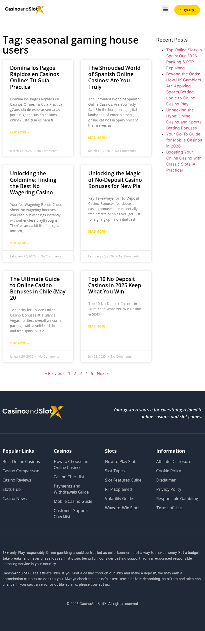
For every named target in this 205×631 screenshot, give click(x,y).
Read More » (19, 132)
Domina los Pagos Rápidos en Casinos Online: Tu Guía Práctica (34, 77)
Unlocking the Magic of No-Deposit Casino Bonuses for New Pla (115, 179)
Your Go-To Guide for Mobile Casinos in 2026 (184, 139)
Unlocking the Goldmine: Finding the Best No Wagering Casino (33, 183)
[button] (165, 9)
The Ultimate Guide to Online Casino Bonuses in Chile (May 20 (38, 288)
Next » (103, 373)
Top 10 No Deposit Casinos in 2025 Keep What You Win (114, 285)
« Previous (54, 373)
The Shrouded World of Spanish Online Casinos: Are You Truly (114, 77)
